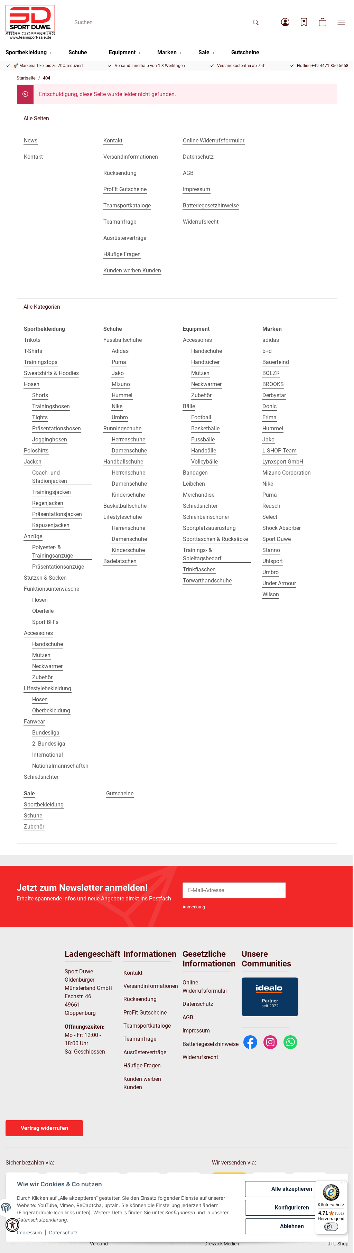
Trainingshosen (51, 406)
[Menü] (343, 1184)
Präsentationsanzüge (58, 566)
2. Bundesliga (48, 743)
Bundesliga (45, 732)
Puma (119, 362)
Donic (269, 406)
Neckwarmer (47, 666)
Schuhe (33, 815)
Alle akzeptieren (291, 1189)
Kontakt (132, 973)
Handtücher (205, 362)
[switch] (331, 1227)
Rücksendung (140, 999)
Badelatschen (120, 561)
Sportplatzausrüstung (209, 528)
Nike (117, 406)
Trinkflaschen (199, 569)
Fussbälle (203, 439)
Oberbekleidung (51, 710)
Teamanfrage (139, 1039)
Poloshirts (36, 450)
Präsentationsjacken (57, 514)
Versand (99, 1243)
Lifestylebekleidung (47, 688)
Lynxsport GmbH (282, 461)
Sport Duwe (276, 539)
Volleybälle (204, 461)
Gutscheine (119, 793)
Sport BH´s (45, 622)
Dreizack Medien (221, 1243)
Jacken (32, 461)
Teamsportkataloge (147, 1025)
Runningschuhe (122, 428)
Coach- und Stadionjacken (49, 476)
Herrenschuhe (128, 439)
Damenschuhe (129, 450)
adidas (270, 340)
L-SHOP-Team (279, 450)
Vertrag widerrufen (44, 1128)
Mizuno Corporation (286, 472)
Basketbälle (205, 428)
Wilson (270, 594)
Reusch (271, 506)
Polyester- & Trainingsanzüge (52, 551)
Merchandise (198, 495)
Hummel (122, 395)
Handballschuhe (123, 461)
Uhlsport (272, 561)
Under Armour (279, 583)
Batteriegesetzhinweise (211, 1044)
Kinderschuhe (128, 495)
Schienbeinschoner (206, 517)
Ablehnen (292, 1226)
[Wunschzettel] (304, 22)
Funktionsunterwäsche (51, 589)
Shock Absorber (281, 528)
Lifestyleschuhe (122, 517)
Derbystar (274, 395)
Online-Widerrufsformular (205, 986)
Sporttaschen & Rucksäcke (215, 539)
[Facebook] (250, 1041)
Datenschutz (63, 1232)
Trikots (32, 340)
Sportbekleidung (44, 804)
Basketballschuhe (125, 506)
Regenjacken (47, 503)
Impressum (29, 1232)
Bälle (189, 406)
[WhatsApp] (290, 1041)
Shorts (40, 395)
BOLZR (271, 373)
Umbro (120, 417)
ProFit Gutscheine (145, 1012)
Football (201, 417)
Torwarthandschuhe (207, 580)
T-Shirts (33, 351)
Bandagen (195, 472)
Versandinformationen (150, 986)
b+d (267, 351)
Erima (269, 417)
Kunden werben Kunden (142, 1083)
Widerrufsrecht (200, 1057)
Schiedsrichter (41, 777)
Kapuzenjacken (50, 525)
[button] (285, 22)
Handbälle (203, 450)
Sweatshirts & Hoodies (51, 373)
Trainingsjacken (51, 492)
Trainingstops (40, 362)
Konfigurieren (292, 1207)
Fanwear (34, 721)
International (47, 754)
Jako (118, 373)
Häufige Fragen (142, 1065)
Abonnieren (311, 890)
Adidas (120, 351)
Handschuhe (47, 644)
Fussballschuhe (122, 340)
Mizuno (121, 384)
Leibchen (194, 483)
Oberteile (43, 611)
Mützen (41, 655)
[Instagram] (270, 1041)
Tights (40, 417)
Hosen (31, 384)
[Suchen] (256, 22)
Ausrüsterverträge (144, 1052)
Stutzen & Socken (45, 577)
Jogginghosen (49, 439)
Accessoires (38, 633)
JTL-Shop (338, 1243)
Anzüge (33, 536)
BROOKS (273, 384)
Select (269, 517)
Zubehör (42, 677)
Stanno (271, 550)
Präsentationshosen (56, 428)
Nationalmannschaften (60, 766)
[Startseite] (30, 22)
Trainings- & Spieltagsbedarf (202, 554)
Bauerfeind (275, 362)
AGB (188, 1017)
